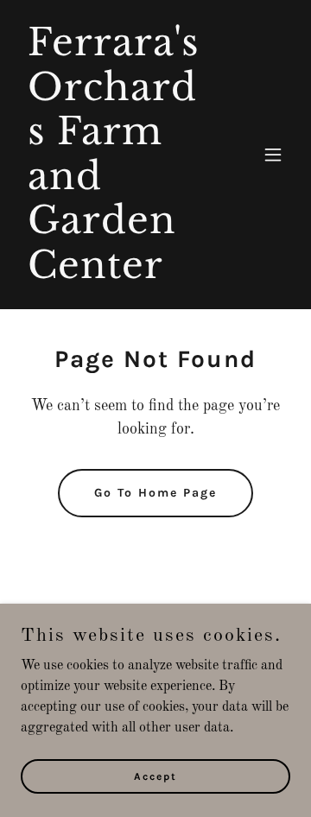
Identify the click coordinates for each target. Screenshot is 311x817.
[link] (115, 275)
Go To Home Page (155, 492)
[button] (273, 154)
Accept (155, 776)
